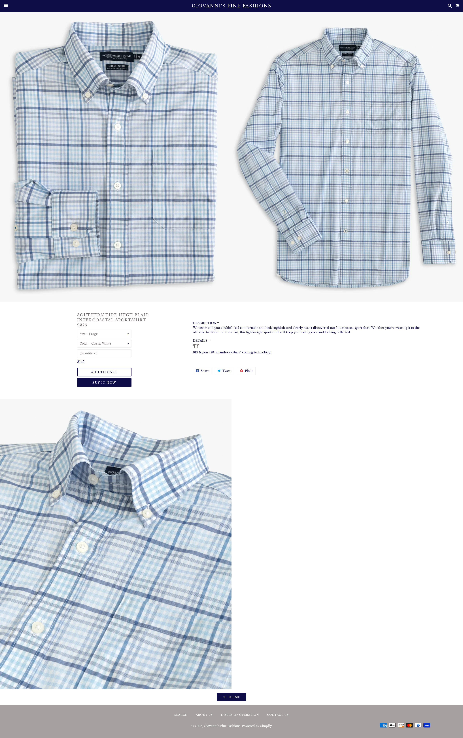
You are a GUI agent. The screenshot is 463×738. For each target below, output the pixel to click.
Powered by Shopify (257, 726)
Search (181, 714)
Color (84, 343)
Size (83, 334)
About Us (204, 714)
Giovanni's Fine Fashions (231, 6)
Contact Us (278, 714)
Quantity (86, 353)
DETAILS (200, 340)
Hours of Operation (240, 714)
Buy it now (104, 382)
